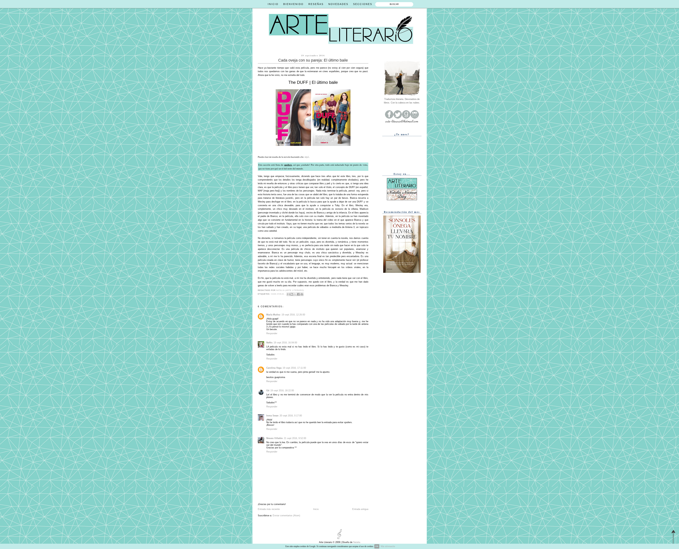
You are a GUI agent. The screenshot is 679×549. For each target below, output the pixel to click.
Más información (388, 546)
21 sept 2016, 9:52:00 (295, 438)
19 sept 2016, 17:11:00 (294, 368)
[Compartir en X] (295, 294)
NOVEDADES (338, 4)
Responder (271, 333)
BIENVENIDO (293, 4)
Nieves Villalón (274, 438)
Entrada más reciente (269, 509)
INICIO (273, 4)
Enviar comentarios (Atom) (286, 515)
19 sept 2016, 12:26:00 (293, 314)
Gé (267, 390)
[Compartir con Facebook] (298, 294)
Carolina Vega (274, 368)
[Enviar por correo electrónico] (288, 294)
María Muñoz (273, 314)
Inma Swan (272, 415)
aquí (306, 157)
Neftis (269, 342)
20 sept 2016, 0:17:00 (291, 415)
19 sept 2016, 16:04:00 (285, 342)
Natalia (356, 542)
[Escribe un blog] (292, 294)
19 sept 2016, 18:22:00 (282, 390)
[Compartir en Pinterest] (302, 294)
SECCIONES (362, 4)
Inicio (316, 509)
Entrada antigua (360, 509)
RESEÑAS (316, 4)
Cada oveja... (278, 294)
